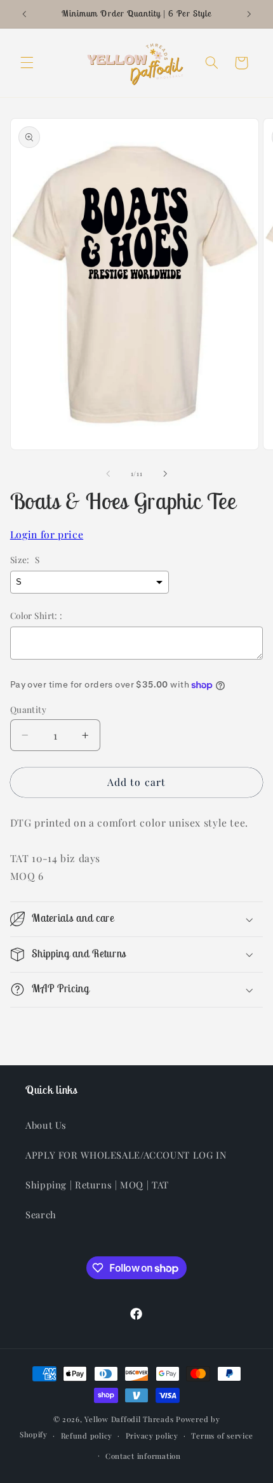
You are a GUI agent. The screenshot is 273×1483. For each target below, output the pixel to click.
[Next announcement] (249, 14)
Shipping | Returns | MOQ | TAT (97, 1184)
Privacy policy (152, 1435)
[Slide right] (165, 474)
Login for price (46, 534)
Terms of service (222, 1435)
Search (41, 1214)
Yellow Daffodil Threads (128, 1419)
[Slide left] (108, 474)
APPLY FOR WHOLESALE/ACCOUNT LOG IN (125, 1154)
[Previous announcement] (24, 14)
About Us (46, 1125)
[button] (26, 62)
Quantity (28, 709)
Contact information (143, 1456)
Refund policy (87, 1435)
